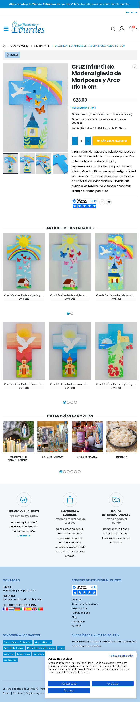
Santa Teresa (23, 653)
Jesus (60, 648)
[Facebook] (102, 202)
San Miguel (39, 653)
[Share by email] (109, 202)
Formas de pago (81, 612)
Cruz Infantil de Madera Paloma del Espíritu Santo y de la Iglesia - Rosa (24, 384)
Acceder (131, 12)
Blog (74, 617)
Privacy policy (79, 608)
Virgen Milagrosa (43, 642)
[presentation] (8, 107)
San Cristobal (10, 659)
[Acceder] (121, 28)
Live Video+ (78, 621)
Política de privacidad (121, 655)
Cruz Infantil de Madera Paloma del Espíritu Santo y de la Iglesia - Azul (70, 384)
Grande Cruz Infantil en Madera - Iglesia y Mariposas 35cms (116, 295)
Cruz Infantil (41, 45)
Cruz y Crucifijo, (97, 127)
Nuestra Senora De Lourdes (17, 642)
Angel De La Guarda (14, 648)
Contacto (24, 535)
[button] (113, 29)
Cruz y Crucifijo (19, 45)
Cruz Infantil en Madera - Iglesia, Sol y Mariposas (70, 295)
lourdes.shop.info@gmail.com (19, 590)
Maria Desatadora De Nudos (41, 648)
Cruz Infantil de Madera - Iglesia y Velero (116, 384)
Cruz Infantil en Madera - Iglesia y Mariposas (24, 295)
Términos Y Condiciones (85, 604)
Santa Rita (9, 653)
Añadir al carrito (114, 141)
